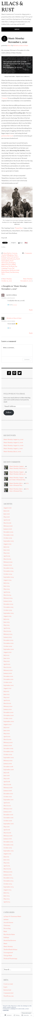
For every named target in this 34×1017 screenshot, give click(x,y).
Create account (8, 984)
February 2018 (8, 788)
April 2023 (7, 628)
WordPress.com (9, 996)
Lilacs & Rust (12, 7)
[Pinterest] (14, 373)
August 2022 (7, 652)
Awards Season (8, 922)
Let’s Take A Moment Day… (17, 480)
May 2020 (7, 734)
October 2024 (8, 574)
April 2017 (7, 803)
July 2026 (6, 511)
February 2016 (8, 836)
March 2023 (7, 631)
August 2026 (7, 508)
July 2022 (6, 655)
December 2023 (8, 604)
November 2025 (8, 535)
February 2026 (8, 526)
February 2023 (8, 634)
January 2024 (8, 601)
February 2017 (8, 809)
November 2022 (8, 643)
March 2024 (7, 595)
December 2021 (8, 676)
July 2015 (6, 857)
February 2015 (8, 872)
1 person (15, 305)
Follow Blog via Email (14, 394)
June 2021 (6, 694)
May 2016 (6, 827)
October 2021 (8, 682)
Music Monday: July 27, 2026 (12, 452)
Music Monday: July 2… (16, 483)
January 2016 (8, 839)
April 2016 (7, 830)
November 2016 (8, 818)
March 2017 (7, 806)
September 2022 (9, 649)
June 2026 (7, 514)
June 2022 (7, 658)
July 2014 (6, 893)
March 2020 (7, 739)
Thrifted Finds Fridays (10, 950)
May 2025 (6, 553)
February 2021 (8, 706)
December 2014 (8, 878)
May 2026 (7, 517)
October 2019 (8, 755)
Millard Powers (6, 265)
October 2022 (8, 646)
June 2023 (7, 622)
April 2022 (7, 664)
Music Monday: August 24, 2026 (13, 439)
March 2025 (7, 559)
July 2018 (6, 773)
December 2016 (8, 815)
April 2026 (7, 520)
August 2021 (7, 688)
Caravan (4, 98)
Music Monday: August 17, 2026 (13, 443)
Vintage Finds (8, 956)
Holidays (6, 937)
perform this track (7, 136)
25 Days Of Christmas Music (12, 916)
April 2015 (7, 866)
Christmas (7, 926)
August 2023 (7, 616)
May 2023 (6, 625)
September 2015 (8, 851)
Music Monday (8, 947)
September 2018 (9, 770)
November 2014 (8, 881)
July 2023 (6, 619)
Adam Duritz (7, 253)
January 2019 (8, 764)
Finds (5, 931)
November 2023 (8, 607)
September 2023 (9, 613)
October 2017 (8, 797)
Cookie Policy (6, 1010)
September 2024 (9, 577)
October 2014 (8, 884)
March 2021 (7, 703)
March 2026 (7, 523)
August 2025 (7, 544)
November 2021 (8, 679)
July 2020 (6, 727)
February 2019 (8, 761)
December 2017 (8, 794)
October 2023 (8, 610)
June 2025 (7, 550)
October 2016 (8, 821)
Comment (26, 359)
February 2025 (8, 562)
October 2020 (8, 718)
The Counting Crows (9, 267)
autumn (6, 919)
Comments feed (8, 993)
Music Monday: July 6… (16, 489)
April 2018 (7, 782)
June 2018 (6, 776)
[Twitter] (20, 373)
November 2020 (9, 715)
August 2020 (8, 724)
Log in (5, 987)
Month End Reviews (10, 940)
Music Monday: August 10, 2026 (13, 446)
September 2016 (9, 824)
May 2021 (6, 697)
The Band (11, 266)
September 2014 (9, 887)
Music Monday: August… (17, 466)
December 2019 (8, 749)
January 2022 (8, 673)
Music (9, 46)
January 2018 (8, 791)
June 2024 (7, 586)
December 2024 (8, 568)
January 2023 (8, 637)
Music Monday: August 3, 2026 (13, 449)
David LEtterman (7, 262)
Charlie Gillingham (7, 255)
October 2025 (8, 538)
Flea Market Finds (9, 934)
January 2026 (8, 529)
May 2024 (7, 589)
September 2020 (9, 721)
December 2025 (8, 532)
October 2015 (8, 848)
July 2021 (6, 691)
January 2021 (8, 709)
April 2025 (7, 556)
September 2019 (9, 758)
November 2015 (8, 845)
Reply (31, 310)
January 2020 (8, 746)
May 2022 (7, 661)
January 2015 (8, 875)
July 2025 (6, 547)
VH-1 (3, 274)
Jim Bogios (12, 263)
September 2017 (8, 800)
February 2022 (8, 670)
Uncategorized (8, 953)
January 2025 (8, 565)
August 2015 (7, 854)
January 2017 (8, 812)
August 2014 (7, 890)
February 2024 (8, 598)
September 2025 (9, 541)
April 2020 (7, 737)
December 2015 (8, 842)
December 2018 (8, 767)
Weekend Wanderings (10, 959)
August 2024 (7, 580)
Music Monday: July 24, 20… (18, 474)
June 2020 (7, 731)
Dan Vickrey (11, 257)
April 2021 (7, 700)
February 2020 (8, 742)
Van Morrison (14, 272)
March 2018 (7, 785)
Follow (8, 412)
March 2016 (7, 833)
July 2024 (6, 583)
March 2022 (7, 667)
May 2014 (6, 899)
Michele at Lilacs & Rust (20, 46)
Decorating (7, 928)
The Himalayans (7, 269)
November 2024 (8, 571)
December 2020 (8, 712)
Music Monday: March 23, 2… (18, 468)
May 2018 (6, 779)
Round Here (19, 228)
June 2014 (7, 896)
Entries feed (7, 990)
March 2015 (7, 869)
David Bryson (11, 259)
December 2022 (8, 640)
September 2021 (9, 685)
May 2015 (6, 863)
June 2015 (6, 860)
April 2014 (7, 902)
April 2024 (7, 592)
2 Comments (28, 253)
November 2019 (8, 752)
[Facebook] (9, 373)
